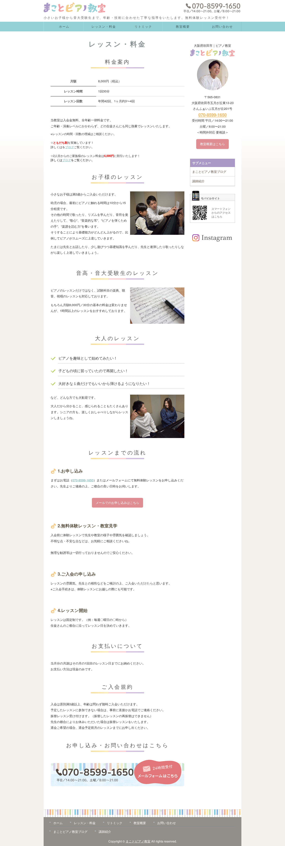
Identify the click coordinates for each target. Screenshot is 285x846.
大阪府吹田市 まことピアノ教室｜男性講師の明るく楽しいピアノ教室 (77, 8)
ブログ (69, 147)
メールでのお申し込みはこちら (117, 502)
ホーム (64, 26)
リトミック (143, 26)
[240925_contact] (117, 783)
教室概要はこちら (212, 144)
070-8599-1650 (82, 480)
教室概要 (183, 26)
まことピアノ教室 (138, 841)
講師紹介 (198, 181)
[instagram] (212, 241)
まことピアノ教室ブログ (209, 171)
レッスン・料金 (104, 26)
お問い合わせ (222, 26)
